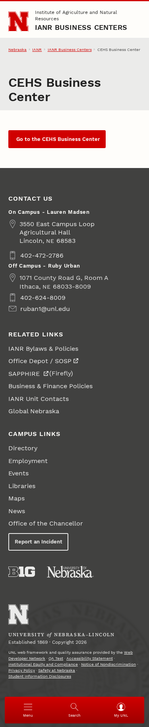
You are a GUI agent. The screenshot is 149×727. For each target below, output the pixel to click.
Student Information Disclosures (39, 676)
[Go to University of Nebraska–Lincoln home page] (18, 22)
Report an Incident (38, 542)
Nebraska (17, 49)
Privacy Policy (21, 670)
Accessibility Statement (89, 658)
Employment (28, 461)
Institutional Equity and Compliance (43, 664)
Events (18, 473)
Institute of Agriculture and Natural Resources (76, 15)
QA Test (55, 658)
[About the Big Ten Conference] (21, 571)
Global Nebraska (33, 411)
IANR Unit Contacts (38, 399)
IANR (37, 49)
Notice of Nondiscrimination (108, 664)
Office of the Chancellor (45, 523)
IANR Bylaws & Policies (43, 348)
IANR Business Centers (81, 27)
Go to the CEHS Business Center (57, 139)
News (16, 511)
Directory (22, 448)
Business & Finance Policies (50, 386)
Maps (16, 498)
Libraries (21, 486)
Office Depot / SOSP (40, 361)
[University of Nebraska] (70, 572)
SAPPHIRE (25, 373)
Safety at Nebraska (56, 670)
